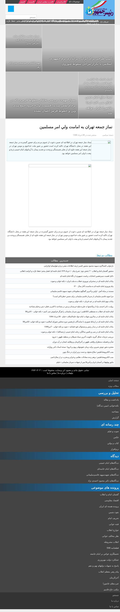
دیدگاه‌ (115, 455)
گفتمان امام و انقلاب (109, 494)
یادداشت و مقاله (111, 399)
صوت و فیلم (113, 431)
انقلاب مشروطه (111, 541)
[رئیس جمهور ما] (99, 9)
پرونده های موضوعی (105, 487)
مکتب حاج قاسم (111, 589)
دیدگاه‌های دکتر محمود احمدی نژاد (103, 480)
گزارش (115, 417)
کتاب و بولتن (113, 443)
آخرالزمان (61, 1)
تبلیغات (70, 372)
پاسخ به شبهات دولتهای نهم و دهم (103, 565)
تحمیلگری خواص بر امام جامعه (104, 553)
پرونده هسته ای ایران (109, 506)
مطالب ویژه (113, 385)
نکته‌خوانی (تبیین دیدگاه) (108, 405)
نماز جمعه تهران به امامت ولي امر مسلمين (76, 126)
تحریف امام (113, 518)
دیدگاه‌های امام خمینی (109, 462)
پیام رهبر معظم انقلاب (108, 571)
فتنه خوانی (114, 524)
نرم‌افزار (115, 449)
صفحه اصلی (113, 380)
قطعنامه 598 (113, 547)
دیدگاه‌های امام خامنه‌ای (108, 468)
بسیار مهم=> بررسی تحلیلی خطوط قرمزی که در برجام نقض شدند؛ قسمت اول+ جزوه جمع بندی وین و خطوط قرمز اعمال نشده (43, 105)
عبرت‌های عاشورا (111, 583)
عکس (116, 437)
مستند (30, 1)
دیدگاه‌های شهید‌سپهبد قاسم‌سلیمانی (102, 474)
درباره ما (61, 372)
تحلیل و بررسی (108, 392)
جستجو (116, 595)
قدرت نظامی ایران (45, 1)
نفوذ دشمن (114, 512)
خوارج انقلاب (113, 529)
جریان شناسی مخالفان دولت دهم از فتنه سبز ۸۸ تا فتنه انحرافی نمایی (26, 39)
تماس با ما (51, 372)
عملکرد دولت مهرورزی (108, 559)
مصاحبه (115, 411)
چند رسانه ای (110, 424)
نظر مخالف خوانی (110, 535)
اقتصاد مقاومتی (112, 500)
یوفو (22, 1)
